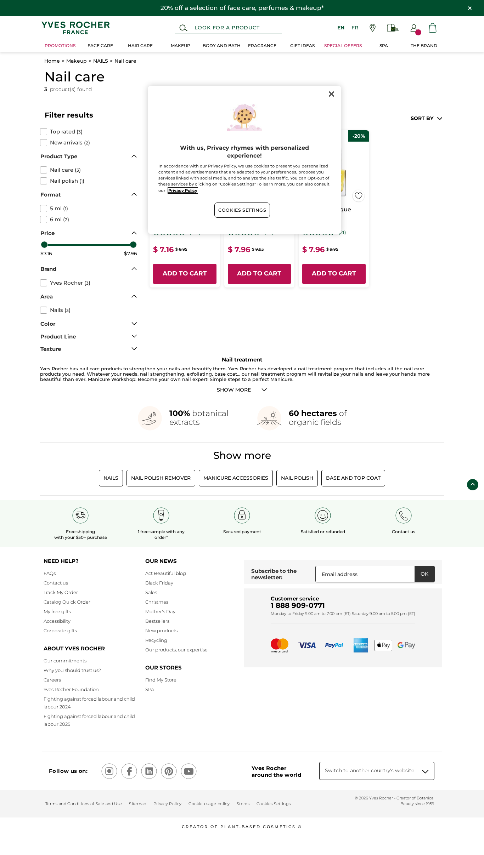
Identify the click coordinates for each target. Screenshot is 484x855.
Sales (151, 592)
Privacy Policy (167, 803)
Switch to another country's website (369, 770)
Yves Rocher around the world (276, 771)
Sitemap (137, 803)
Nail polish (297, 478)
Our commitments (65, 660)
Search (183, 28)
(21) (342, 232)
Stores (243, 803)
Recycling (156, 640)
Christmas (156, 602)
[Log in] (413, 28)
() (66, 132)
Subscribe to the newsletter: (274, 574)
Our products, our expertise (176, 649)
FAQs (50, 573)
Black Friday (159, 583)
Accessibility (57, 621)
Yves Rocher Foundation (71, 689)
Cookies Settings (242, 210)
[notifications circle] (418, 32)
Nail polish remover (161, 478)
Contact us (56, 583)
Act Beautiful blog (165, 573)
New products (161, 630)
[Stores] (373, 28)
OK (424, 574)
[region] (244, 160)
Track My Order (61, 592)
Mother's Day (160, 611)
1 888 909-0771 (298, 605)
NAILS (100, 61)
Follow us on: (68, 771)
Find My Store (160, 680)
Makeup (76, 61)
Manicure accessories (235, 478)
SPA (149, 689)
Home (52, 61)
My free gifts (57, 611)
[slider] (44, 244)
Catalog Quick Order (67, 602)
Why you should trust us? (72, 670)
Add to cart (185, 273)
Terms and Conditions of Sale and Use (83, 803)
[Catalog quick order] (393, 28)
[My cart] (433, 28)
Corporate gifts (60, 630)
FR (354, 27)
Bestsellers (157, 621)
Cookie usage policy (208, 803)
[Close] (331, 94)
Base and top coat (353, 478)
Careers (52, 680)
